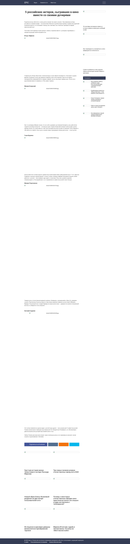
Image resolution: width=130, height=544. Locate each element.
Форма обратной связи (55, 542)
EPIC (26, 2)
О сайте (26, 542)
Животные (53, 2)
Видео (35, 2)
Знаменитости (44, 2)
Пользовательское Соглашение (39, 542)
